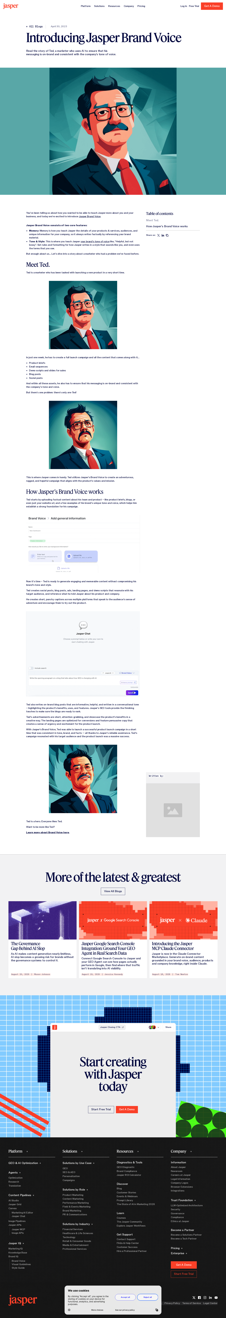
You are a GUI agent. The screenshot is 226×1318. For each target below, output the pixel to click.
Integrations (177, 1190)
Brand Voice (18, 1261)
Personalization (71, 1176)
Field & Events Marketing (76, 1206)
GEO (65, 1168)
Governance (177, 1213)
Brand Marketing (72, 1210)
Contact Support (126, 1239)
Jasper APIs (14, 1225)
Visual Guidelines (21, 1264)
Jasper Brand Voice (90, 216)
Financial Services (73, 1229)
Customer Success (127, 1247)
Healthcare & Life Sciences (78, 1233)
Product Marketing (73, 1195)
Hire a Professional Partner (132, 1251)
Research (13, 1181)
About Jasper (178, 1167)
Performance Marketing (76, 1203)
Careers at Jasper (181, 1175)
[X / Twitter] (193, 1297)
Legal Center (210, 1303)
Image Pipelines (17, 1221)
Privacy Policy (172, 1303)
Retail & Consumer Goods (77, 1241)
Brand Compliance (127, 1171)
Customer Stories (126, 1192)
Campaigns (69, 1180)
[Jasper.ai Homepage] (10, 6)
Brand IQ (13, 1256)
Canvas (12, 1208)
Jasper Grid (14, 1204)
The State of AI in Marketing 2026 (136, 1204)
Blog (119, 1188)
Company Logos (179, 1183)
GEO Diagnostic (126, 1167)
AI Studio (13, 1200)
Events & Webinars (127, 1196)
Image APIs (18, 1233)
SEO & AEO (69, 1172)
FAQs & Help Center (128, 1243)
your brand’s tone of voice (95, 241)
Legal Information (180, 1179)
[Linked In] (210, 1297)
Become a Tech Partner (184, 1238)
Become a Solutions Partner (186, 1235)
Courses (121, 1218)
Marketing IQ (15, 1248)
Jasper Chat (18, 1216)
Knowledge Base (17, 1252)
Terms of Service (191, 1303)
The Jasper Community (129, 1221)
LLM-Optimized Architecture (187, 1205)
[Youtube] (216, 1297)
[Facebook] (199, 1297)
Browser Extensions (182, 1187)
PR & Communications (75, 1214)
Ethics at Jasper (180, 1221)
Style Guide (18, 1268)
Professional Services (75, 1249)
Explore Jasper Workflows (131, 1225)
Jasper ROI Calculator (129, 1175)
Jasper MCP (18, 1229)
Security (175, 1209)
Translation (14, 1185)
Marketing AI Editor (22, 1212)
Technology (69, 1237)
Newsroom (176, 1171)
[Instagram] (204, 1297)
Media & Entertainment (76, 1245)
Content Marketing (73, 1199)
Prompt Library (125, 1200)
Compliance (177, 1217)
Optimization (15, 1177)
